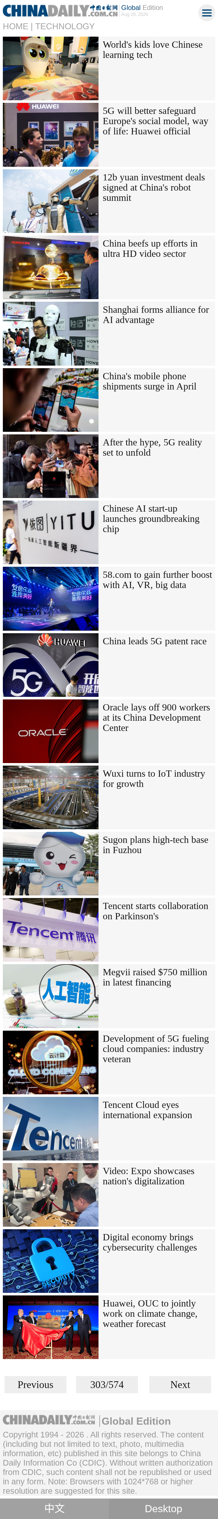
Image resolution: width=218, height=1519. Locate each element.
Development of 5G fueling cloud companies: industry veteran (156, 1048)
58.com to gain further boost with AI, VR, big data (157, 579)
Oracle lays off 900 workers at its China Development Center (156, 717)
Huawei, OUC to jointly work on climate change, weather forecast (150, 1313)
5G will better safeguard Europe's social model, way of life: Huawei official (155, 120)
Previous (35, 1384)
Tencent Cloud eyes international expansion (147, 1109)
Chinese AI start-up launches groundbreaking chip (151, 518)
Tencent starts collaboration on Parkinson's (155, 911)
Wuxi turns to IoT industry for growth (154, 778)
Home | (18, 26)
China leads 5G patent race (155, 641)
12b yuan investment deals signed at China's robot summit (154, 187)
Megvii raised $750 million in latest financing (155, 977)
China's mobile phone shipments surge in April (149, 381)
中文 (54, 1508)
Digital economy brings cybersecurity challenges (150, 1242)
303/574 (107, 1384)
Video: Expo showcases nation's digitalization (148, 1176)
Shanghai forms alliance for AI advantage (156, 314)
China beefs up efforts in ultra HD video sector (150, 248)
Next (180, 1384)
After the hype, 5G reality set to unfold (152, 447)
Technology (65, 26)
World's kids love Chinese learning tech (153, 49)
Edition (142, 7)
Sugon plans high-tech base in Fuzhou (155, 844)
